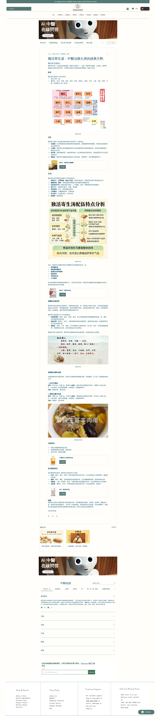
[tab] (47, 589)
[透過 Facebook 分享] (48, 516)
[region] (78, 32)
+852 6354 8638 (92, 701)
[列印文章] (56, 516)
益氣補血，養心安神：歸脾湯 (77, 546)
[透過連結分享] (52, 516)
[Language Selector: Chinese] (145, 9)
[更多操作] (107, 54)
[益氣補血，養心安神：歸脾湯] (78, 536)
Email (43, 668)
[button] (128, 8)
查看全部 (114, 527)
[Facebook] (110, 681)
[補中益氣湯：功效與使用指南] (51, 536)
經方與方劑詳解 (52, 510)
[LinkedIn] (115, 681)
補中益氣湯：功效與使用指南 (51, 546)
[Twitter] (113, 681)
